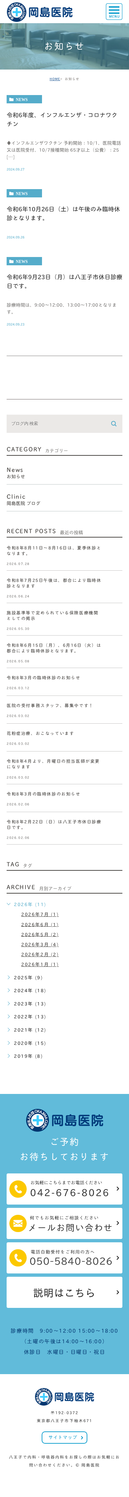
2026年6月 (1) (40, 924)
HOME (55, 78)
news (22, 99)
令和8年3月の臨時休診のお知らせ (44, 678)
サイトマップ (62, 1437)
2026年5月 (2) (40, 934)
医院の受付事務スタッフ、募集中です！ (50, 706)
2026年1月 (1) (40, 964)
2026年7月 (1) (40, 914)
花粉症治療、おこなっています (40, 734)
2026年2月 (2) (40, 954)
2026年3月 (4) (40, 944)
